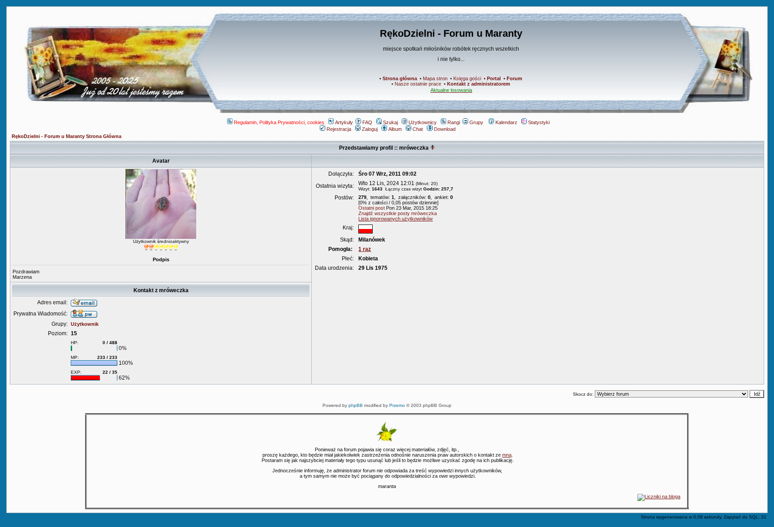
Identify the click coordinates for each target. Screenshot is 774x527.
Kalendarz (506, 122)
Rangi (453, 122)
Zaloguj (370, 129)
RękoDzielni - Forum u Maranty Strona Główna (66, 136)
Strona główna (400, 78)
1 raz (364, 249)
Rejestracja (339, 129)
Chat (418, 129)
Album (395, 129)
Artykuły (344, 122)
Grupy (476, 122)
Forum (514, 78)
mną (507, 455)
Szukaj (390, 122)
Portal (494, 78)
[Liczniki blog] (658, 496)
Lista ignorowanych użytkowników (395, 218)
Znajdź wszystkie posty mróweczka (397, 213)
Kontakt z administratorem (478, 83)
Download (445, 129)
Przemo (397, 405)
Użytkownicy (422, 122)
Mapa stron (435, 78)
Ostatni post (371, 208)
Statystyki (539, 122)
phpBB (355, 405)
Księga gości (467, 78)
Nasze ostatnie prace (418, 83)
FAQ (367, 122)
